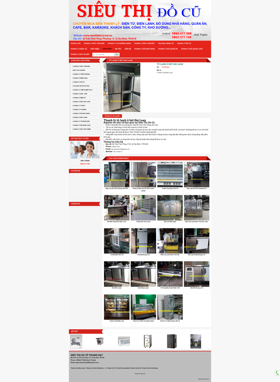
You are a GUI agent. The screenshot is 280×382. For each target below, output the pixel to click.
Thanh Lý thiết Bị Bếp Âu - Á (96, 368)
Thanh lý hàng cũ (140, 373)
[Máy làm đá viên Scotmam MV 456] (117, 174)
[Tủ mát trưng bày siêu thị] (170, 174)
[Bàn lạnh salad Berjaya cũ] (196, 241)
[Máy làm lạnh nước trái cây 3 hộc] (196, 207)
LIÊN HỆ (128, 49)
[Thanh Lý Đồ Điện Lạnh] (117, 307)
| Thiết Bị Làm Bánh (123, 368)
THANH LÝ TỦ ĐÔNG (79, 109)
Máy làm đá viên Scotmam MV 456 (117, 188)
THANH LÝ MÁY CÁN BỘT (144, 43)
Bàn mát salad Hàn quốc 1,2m (116, 221)
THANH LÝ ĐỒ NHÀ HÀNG (144, 49)
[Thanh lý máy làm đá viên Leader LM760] (143, 174)
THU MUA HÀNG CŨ (166, 43)
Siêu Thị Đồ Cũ (117, 151)
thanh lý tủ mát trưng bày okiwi (143, 321)
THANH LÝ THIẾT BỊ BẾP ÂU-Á (82, 90)
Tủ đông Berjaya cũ (143, 255)
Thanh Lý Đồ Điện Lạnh (117, 321)
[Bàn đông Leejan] (143, 274)
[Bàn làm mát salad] (170, 207)
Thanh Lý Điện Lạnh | (78, 368)
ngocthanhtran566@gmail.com (120, 149)
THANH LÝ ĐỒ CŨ (184, 43)
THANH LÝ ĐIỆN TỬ (79, 98)
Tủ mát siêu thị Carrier (143, 221)
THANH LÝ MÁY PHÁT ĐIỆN (82, 129)
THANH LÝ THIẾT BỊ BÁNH (81, 74)
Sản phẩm (107, 49)
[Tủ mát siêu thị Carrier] (143, 207)
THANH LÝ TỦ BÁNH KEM (81, 121)
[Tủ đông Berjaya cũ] (143, 241)
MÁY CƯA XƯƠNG (79, 70)
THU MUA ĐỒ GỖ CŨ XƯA (81, 86)
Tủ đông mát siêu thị (116, 255)
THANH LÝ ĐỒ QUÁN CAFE (192, 49)
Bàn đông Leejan (143, 288)
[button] (138, 65)
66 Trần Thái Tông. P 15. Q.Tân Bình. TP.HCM (90, 357)
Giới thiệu (94, 49)
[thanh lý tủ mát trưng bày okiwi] (143, 307)
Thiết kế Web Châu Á (203, 379)
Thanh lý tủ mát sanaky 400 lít (170, 321)
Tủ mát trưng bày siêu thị (170, 188)
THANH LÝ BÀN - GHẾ (80, 94)
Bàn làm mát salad (170, 221)
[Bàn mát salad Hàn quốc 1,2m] (117, 207)
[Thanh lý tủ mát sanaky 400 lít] (170, 307)
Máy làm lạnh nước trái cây (170, 255)
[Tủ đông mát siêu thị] (117, 241)
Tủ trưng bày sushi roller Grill (170, 288)
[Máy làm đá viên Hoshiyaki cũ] (196, 174)
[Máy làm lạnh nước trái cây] (170, 241)
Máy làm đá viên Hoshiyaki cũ (196, 188)
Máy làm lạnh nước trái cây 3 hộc (196, 221)
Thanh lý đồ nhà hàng (150, 368)
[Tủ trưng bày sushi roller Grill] (170, 274)
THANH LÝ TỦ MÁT (79, 105)
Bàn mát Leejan (117, 288)
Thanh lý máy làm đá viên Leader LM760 (143, 190)
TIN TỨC (118, 49)
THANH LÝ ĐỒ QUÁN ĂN (168, 49)
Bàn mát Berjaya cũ (196, 288)
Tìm (117, 54)
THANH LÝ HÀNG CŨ (79, 49)
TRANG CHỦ (75, 43)
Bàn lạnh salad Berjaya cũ (196, 255)
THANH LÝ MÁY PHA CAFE (81, 101)
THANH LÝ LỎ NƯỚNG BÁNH (119, 43)
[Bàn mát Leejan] (117, 274)
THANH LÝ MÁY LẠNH (80, 117)
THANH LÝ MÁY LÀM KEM (94, 43)
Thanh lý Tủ (111, 368)
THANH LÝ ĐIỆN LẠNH (80, 78)
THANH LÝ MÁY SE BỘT (80, 54)
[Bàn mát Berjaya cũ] (196, 274)
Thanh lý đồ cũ (135, 368)
